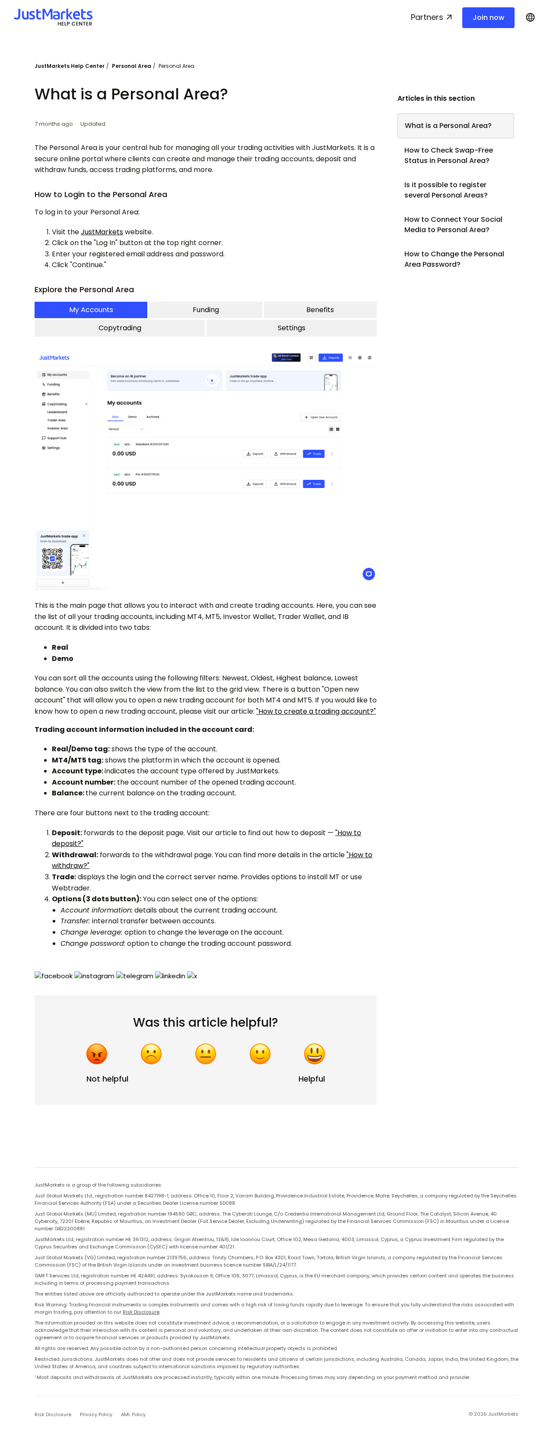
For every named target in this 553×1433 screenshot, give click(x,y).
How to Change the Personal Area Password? (454, 259)
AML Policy (133, 1414)
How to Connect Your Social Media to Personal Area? (453, 224)
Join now (488, 17)
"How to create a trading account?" (316, 711)
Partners (427, 17)
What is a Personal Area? (448, 126)
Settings (291, 328)
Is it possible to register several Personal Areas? (446, 190)
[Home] (53, 17)
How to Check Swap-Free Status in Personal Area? (448, 155)
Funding (206, 310)
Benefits (320, 310)
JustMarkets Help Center (70, 66)
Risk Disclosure (141, 1312)
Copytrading (120, 328)
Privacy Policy (96, 1414)
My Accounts (91, 310)
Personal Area (131, 66)
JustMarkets (102, 232)
